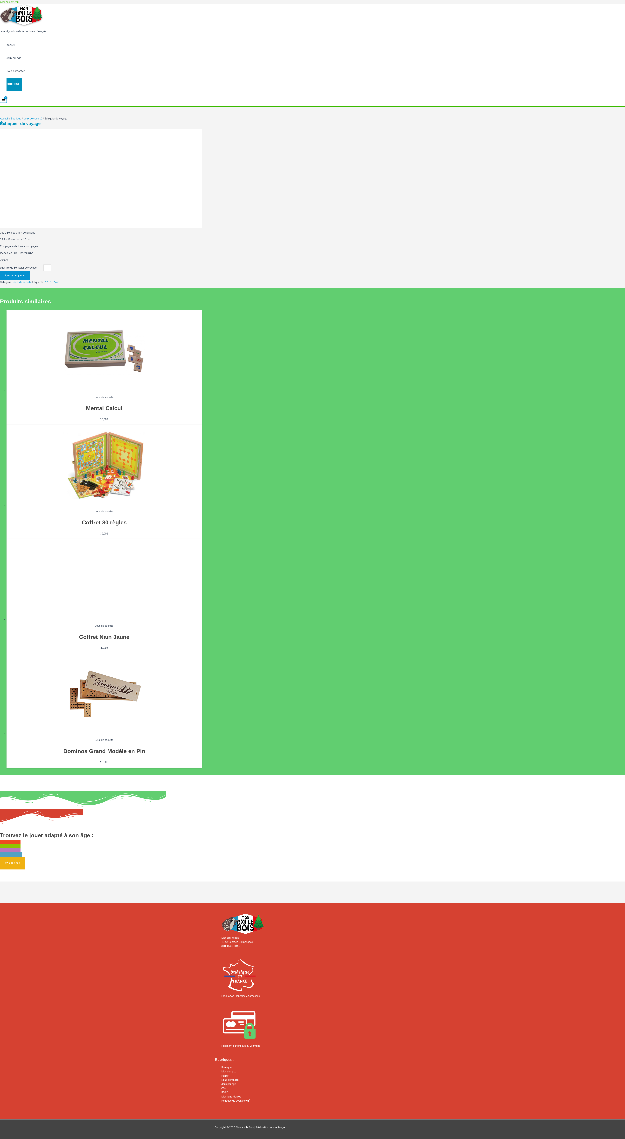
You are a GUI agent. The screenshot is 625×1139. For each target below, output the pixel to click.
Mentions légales (231, 1096)
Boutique (13, 84)
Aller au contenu (9, 2)
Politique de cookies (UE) (235, 1100)
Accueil (11, 45)
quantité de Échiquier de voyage (18, 267)
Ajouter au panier (15, 275)
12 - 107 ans (52, 282)
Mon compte (228, 1071)
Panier (225, 1075)
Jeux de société (33, 118)
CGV (223, 1088)
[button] (12, 863)
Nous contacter (16, 71)
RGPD (224, 1092)
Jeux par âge (14, 58)
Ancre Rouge (277, 1127)
